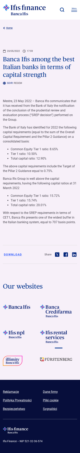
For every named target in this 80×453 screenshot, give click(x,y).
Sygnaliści (50, 409)
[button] (62, 9)
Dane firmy (50, 392)
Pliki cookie (50, 400)
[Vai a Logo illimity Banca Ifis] (21, 362)
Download (13, 254)
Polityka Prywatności (17, 400)
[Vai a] (21, 311)
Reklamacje (11, 392)
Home (9, 27)
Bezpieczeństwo (14, 409)
